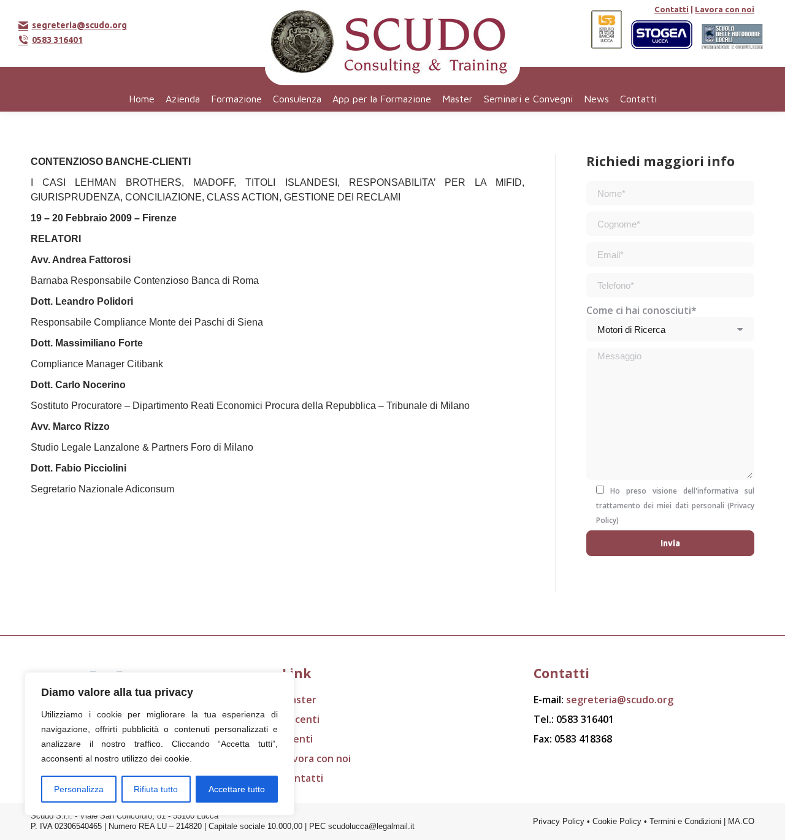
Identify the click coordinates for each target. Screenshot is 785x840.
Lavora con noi (724, 9)
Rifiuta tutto (156, 789)
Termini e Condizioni (685, 821)
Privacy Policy (558, 821)
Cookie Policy (616, 821)
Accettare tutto (237, 789)
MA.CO (741, 821)
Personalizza (79, 789)
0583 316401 (57, 40)
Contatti (671, 9)
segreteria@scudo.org (79, 25)
